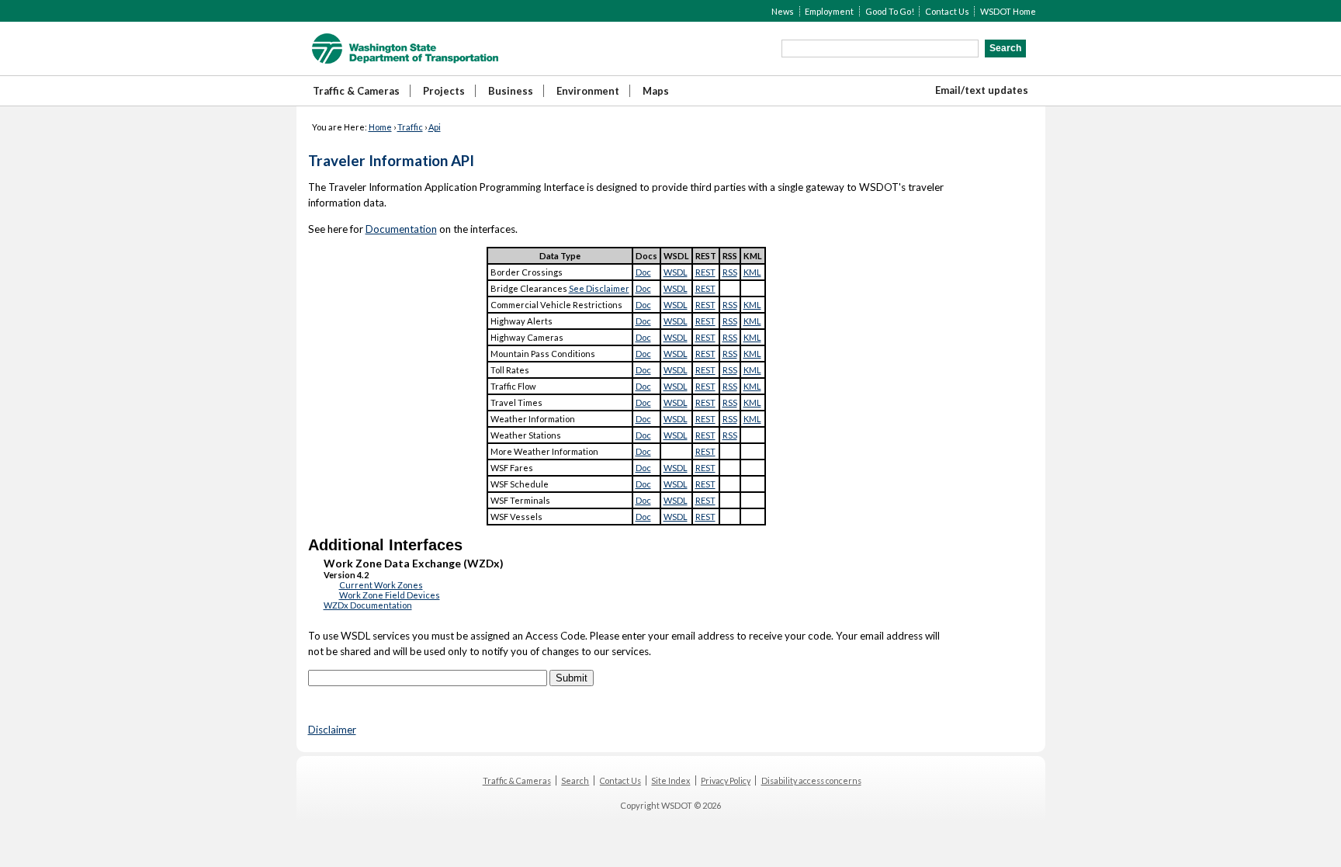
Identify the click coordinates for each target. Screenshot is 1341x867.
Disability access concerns (811, 780)
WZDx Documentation (368, 605)
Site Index (670, 780)
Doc (643, 272)
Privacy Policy (725, 780)
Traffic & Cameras (356, 91)
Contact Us (947, 11)
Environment (587, 91)
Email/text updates (981, 90)
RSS (729, 272)
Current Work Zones (381, 585)
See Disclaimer (599, 288)
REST (705, 272)
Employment (829, 11)
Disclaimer (332, 729)
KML (752, 272)
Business (510, 91)
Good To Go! (889, 11)
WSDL (676, 272)
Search (575, 780)
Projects (444, 91)
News (782, 11)
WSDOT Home (1008, 11)
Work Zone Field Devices (389, 595)
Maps (656, 91)
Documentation (401, 229)
